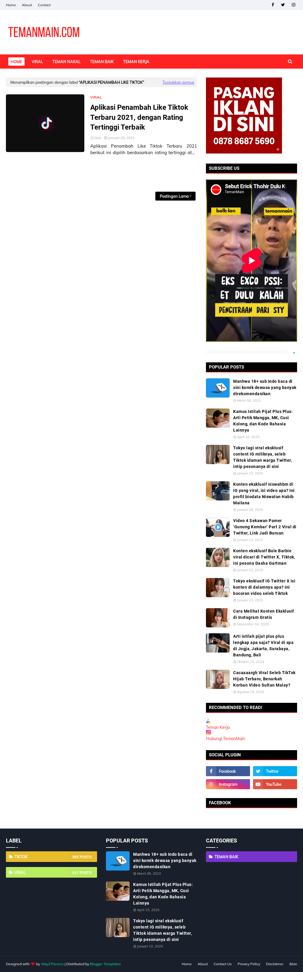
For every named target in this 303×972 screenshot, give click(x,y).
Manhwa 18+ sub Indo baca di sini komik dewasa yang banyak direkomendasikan (264, 387)
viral (46, 872)
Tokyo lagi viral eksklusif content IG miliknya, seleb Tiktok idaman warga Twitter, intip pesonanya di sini (262, 457)
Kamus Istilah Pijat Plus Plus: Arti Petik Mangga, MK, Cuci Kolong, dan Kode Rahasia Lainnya (263, 420)
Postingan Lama (174, 196)
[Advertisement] (101, 174)
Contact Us (223, 964)
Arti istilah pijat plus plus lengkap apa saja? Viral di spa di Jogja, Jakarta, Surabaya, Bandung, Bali (263, 645)
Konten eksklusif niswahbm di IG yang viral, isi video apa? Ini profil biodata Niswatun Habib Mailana (264, 493)
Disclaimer (274, 964)
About (27, 5)
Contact (44, 5)
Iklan (293, 964)
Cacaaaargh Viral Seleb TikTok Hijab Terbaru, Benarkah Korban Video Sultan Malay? (264, 678)
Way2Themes (52, 964)
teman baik (226, 856)
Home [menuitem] (16, 61)
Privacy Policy (249, 964)
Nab (97, 137)
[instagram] (293, 5)
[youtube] (275, 784)
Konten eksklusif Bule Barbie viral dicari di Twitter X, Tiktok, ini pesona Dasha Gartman (264, 557)
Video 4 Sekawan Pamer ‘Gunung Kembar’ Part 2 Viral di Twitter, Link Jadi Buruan (264, 526)
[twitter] (283, 5)
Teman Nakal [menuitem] (66, 61)
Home (11, 5)
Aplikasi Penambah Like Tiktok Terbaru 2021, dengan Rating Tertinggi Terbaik (139, 117)
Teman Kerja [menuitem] (136, 61)
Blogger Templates (105, 964)
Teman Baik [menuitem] (102, 61)
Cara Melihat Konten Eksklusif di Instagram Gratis (263, 614)
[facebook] (272, 5)
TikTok (46, 856)
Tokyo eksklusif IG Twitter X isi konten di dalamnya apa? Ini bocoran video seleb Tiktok (264, 587)
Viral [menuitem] (37, 61)
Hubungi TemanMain (225, 738)
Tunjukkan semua (178, 82)
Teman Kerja (218, 727)
